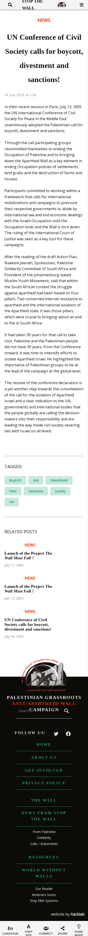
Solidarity (44, 837)
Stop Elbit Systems (44, 900)
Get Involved (44, 770)
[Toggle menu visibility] (80, 5)
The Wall (44, 800)
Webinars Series (44, 895)
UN (11, 502)
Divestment (59, 480)
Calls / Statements (44, 843)
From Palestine (44, 831)
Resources (44, 857)
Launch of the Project (28, 555)
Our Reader (44, 888)
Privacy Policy (44, 783)
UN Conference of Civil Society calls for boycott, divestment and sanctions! (27, 624)
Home (44, 744)
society (60, 491)
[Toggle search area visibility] (8, 5)
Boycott (15, 480)
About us (44, 757)
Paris (13, 491)
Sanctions (35, 491)
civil (35, 480)
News (44, 20)
